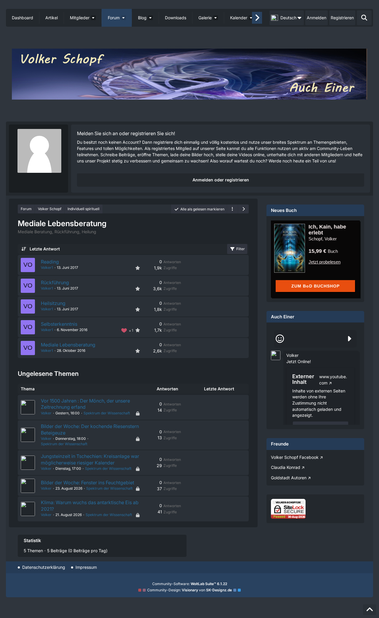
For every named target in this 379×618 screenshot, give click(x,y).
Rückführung (55, 282)
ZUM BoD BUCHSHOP (315, 286)
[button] (286, 17)
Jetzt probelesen (325, 261)
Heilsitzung (53, 303)
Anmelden (316, 17)
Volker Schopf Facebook (295, 457)
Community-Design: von (189, 590)
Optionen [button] (344, 351)
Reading (50, 262)
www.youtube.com (333, 379)
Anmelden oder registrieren (220, 179)
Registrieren (342, 17)
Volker (46, 413)
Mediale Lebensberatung (68, 345)
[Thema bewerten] (138, 268)
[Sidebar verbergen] (243, 209)
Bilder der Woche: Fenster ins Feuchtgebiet (87, 483)
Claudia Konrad (285, 467)
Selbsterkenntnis (59, 324)
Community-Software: (189, 584)
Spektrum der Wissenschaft (106, 413)
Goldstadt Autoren (288, 477)
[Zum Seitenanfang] (369, 609)
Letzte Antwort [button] (45, 248)
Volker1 (47, 267)
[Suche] (364, 17)
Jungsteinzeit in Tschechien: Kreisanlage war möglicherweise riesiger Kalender (90, 459)
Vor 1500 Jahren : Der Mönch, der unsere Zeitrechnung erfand (85, 404)
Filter (240, 249)
